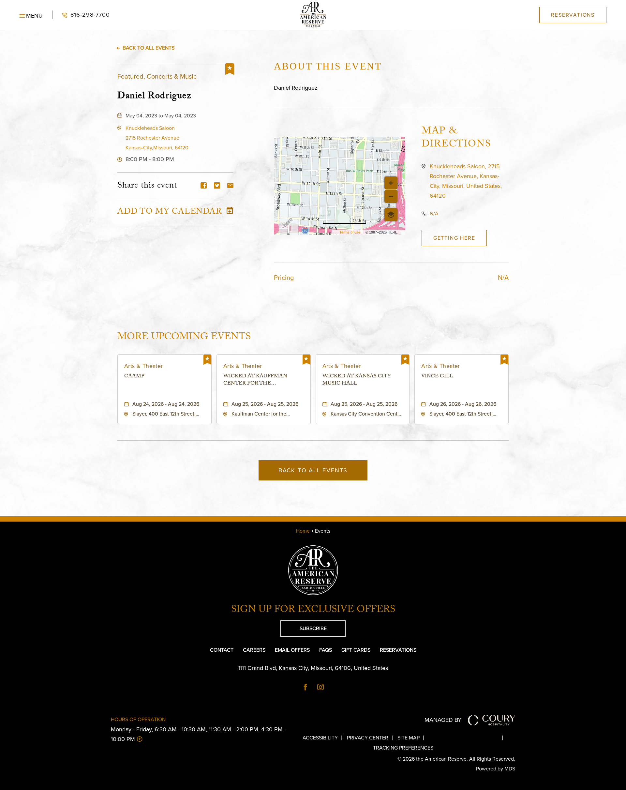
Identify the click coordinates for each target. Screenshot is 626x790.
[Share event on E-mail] (230, 186)
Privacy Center (367, 737)
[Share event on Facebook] (204, 186)
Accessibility (320, 737)
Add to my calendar (169, 213)
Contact (221, 650)
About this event (328, 66)
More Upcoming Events (184, 336)
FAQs (325, 650)
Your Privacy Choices (468, 737)
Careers (254, 650)
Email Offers (292, 650)
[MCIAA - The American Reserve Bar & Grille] (313, 15)
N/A (434, 213)
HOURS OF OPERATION (138, 719)
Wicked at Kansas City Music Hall (356, 380)
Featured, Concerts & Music (157, 76)
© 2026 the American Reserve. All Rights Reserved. (456, 759)
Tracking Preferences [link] (403, 748)
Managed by (443, 720)
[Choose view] (390, 214)
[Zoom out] (390, 196)
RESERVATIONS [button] (573, 15)
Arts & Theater (143, 366)
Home (303, 531)
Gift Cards (355, 650)
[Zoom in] (390, 183)
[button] (31, 15)
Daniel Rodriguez (154, 96)
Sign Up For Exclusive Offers (313, 610)
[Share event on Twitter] (217, 186)
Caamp (134, 377)
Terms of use (349, 232)
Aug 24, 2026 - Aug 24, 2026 (165, 404)
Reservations (398, 650)
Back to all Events (148, 48)
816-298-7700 (81, 14)
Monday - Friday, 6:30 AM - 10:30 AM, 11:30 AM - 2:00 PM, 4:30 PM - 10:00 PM (198, 734)
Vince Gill (437, 377)
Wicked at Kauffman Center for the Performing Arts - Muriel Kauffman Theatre (262, 380)
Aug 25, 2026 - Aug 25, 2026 (264, 404)
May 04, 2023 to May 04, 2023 (161, 115)
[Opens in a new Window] (305, 687)
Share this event (147, 186)
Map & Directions (456, 139)
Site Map (408, 737)
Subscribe (303, 626)
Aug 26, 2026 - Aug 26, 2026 (462, 404)
